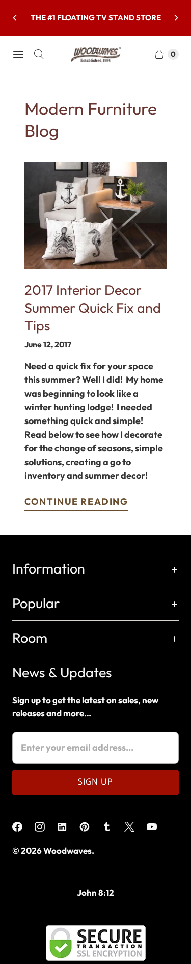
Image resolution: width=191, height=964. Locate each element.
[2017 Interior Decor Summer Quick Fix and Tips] (95, 215)
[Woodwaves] (95, 54)
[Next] (176, 18)
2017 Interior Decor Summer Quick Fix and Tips (92, 307)
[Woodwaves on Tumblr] (113, 827)
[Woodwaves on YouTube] (158, 827)
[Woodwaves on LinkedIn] (68, 827)
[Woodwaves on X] (135, 827)
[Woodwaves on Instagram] (46, 827)
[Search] (39, 54)
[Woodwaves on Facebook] (23, 827)
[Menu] (18, 54)
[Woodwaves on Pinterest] (90, 827)
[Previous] (15, 18)
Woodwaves (67, 850)
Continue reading (76, 501)
